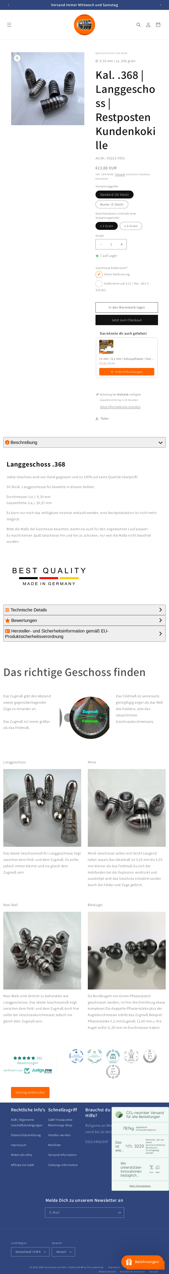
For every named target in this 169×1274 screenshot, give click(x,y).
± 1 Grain (106, 226)
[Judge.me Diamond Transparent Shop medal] (76, 1056)
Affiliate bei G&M (22, 1165)
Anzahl (100, 236)
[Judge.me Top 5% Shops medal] (150, 1056)
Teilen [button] (105, 418)
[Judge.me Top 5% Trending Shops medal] (113, 1072)
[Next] (100, 717)
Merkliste (54, 1145)
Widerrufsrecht (107, 1271)
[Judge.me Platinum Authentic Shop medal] (95, 1056)
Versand (120, 174)
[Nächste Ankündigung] (160, 5)
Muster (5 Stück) (112, 204)
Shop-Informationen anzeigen (120, 407)
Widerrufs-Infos (21, 1155)
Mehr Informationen (140, 1185)
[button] (9, 25)
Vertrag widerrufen (30, 1092)
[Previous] (68, 717)
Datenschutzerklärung (26, 1135)
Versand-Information (62, 1155)
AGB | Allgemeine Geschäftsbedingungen (26, 1122)
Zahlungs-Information (63, 1165)
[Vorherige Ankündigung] (8, 5)
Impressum (18, 1145)
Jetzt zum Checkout (127, 320)
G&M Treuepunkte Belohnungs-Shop (60, 1122)
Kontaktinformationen (132, 1271)
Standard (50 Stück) (114, 194)
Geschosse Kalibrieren (112, 268)
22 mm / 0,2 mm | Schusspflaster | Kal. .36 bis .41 (126, 359)
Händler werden (59, 1135)
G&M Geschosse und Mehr (53, 1267)
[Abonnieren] (119, 1212)
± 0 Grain (131, 226)
